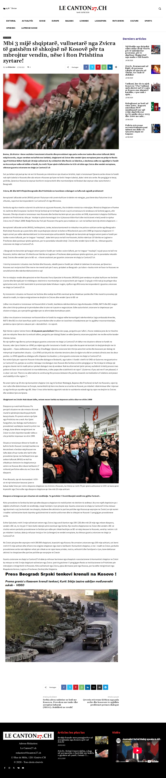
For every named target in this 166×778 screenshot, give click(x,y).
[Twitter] (92, 67)
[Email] (93, 687)
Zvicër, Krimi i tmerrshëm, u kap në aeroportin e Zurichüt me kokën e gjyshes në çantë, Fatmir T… (76, 753)
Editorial (7, 38)
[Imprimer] (99, 687)
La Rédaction (10, 67)
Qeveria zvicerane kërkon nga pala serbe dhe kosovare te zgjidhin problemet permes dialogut (101, 702)
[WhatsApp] (104, 67)
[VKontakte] (18, 768)
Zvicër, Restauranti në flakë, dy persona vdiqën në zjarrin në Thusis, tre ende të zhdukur (136, 70)
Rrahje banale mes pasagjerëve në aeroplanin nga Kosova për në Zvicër (75, 740)
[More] (116, 67)
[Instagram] (9, 768)
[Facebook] (86, 67)
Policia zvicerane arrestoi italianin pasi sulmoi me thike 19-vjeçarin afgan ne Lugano (136, 129)
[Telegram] (105, 687)
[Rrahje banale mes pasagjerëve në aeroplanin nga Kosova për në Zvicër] (101, 740)
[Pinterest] (98, 67)
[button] (160, 8)
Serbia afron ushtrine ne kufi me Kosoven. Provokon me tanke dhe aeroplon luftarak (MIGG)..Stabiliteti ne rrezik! (60, 704)
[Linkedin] (110, 67)
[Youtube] (23, 768)
